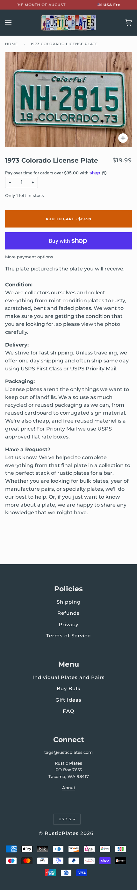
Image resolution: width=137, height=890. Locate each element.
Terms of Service (68, 636)
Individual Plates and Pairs (68, 677)
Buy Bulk (69, 688)
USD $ (65, 819)
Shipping (69, 602)
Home (11, 44)
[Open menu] (14, 23)
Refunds (68, 613)
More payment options (29, 256)
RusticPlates (62, 833)
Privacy (68, 624)
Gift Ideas (68, 700)
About (68, 787)
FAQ (69, 711)
